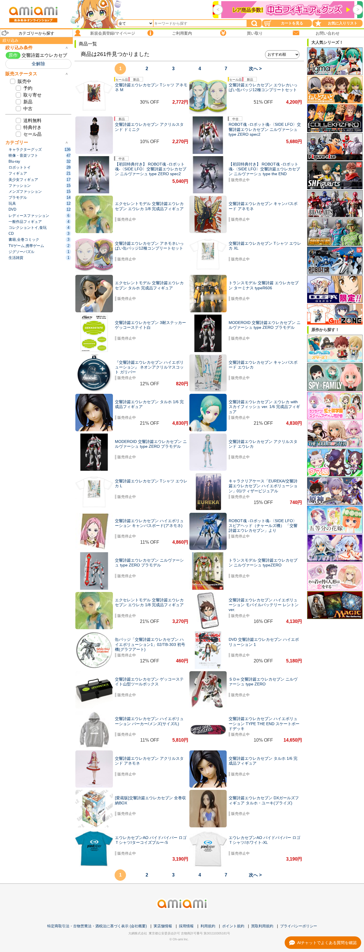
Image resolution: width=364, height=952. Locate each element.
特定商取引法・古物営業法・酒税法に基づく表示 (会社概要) (97, 926)
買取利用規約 (262, 926)
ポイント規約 (233, 926)
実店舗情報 (163, 926)
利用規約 (207, 926)
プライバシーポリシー (298, 926)
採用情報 (186, 926)
